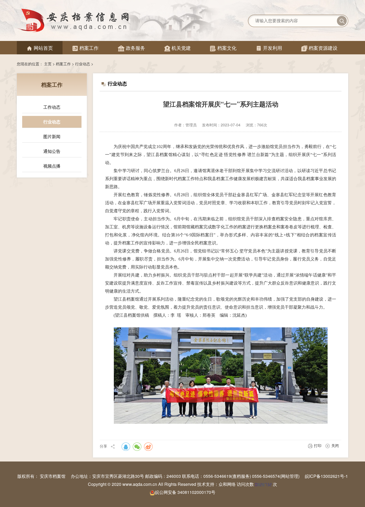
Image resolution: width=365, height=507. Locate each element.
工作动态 (51, 107)
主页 (48, 63)
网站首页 (39, 47)
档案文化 (223, 47)
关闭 (335, 445)
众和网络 (227, 484)
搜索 (342, 21)
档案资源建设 (319, 47)
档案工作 (85, 47)
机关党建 (177, 47)
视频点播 (51, 166)
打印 (317, 445)
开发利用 (269, 47)
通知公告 (51, 151)
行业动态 (82, 63)
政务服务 (131, 47)
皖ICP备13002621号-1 (326, 476)
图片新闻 (51, 136)
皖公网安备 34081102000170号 (185, 492)
